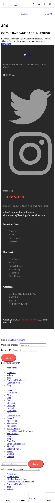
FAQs (9, 413)
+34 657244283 (13, 6)
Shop (8, 501)
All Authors (12, 392)
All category (12, 474)
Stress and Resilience (16, 380)
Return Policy (13, 433)
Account (21, 501)
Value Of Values (14, 449)
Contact (10, 408)
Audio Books (13, 476)
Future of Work (13, 383)
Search (35, 464)
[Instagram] (44, 4)
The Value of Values (29, 319)
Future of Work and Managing (20, 481)
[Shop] (8, 496)
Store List (11, 441)
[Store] (49, 496)
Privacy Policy (13, 428)
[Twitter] (39, 4)
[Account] (21, 496)
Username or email (10, 345)
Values (10, 375)
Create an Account (16, 340)
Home (9, 390)
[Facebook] (33, 4)
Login (8, 358)
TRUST (10, 446)
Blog (9, 395)
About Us (11, 372)
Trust (9, 377)
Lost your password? (10, 363)
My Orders (11, 426)
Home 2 (10, 418)
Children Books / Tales (17, 479)
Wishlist (10, 454)
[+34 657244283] (4, 4)
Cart (9, 398)
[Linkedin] (50, 4)
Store (49, 501)
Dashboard (11, 410)
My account (12, 421)
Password (6, 350)
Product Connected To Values (20, 431)
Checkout (11, 403)
